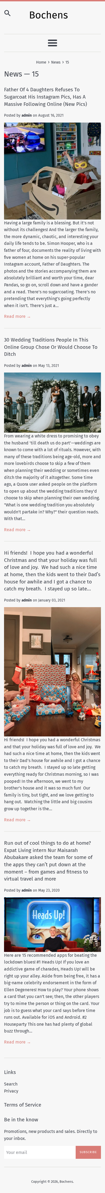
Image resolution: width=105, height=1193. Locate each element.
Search (11, 1084)
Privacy (11, 1091)
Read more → (17, 316)
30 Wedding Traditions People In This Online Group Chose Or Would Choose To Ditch (50, 347)
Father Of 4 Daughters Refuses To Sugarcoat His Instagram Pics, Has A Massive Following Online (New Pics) (45, 96)
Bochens (66, 1182)
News (13, 73)
